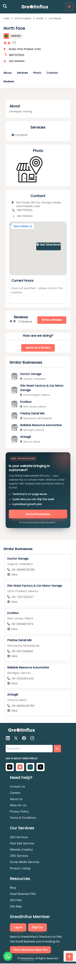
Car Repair (54, 18)
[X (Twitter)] (16, 738)
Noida (39, 18)
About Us (16, 799)
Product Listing (20, 868)
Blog (13, 887)
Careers (15, 792)
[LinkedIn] (8, 738)
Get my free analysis (38, 513)
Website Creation (21, 849)
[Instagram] (32, 738)
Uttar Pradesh (22, 18)
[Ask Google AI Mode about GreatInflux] (40, 767)
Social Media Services (24, 862)
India (6, 18)
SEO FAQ (16, 900)
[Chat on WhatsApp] (7, 956)
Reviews (9, 81)
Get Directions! (50, 245)
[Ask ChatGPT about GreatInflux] (10, 767)
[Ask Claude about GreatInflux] (20, 767)
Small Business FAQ (23, 893)
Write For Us (18, 805)
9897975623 (24, 210)
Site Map (16, 906)
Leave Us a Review (38, 348)
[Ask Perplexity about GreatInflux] (30, 767)
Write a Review (52, 320)
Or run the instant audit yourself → (38, 522)
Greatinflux (27, 958)
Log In (18, 927)
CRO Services (19, 855)
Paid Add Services (22, 843)
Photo (37, 73)
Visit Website (17, 61)
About (8, 73)
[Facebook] (24, 738)
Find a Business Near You (30, 949)
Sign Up (37, 927)
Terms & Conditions (23, 817)
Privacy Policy (19, 811)
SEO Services (19, 837)
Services (22, 73)
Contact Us (17, 786)
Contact (52, 73)
